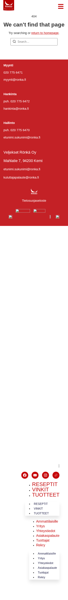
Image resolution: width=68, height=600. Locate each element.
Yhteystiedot (45, 531)
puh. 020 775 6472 (16, 101)
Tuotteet (45, 495)
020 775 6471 (13, 72)
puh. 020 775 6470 (16, 130)
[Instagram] (45, 475)
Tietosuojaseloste (34, 200)
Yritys (40, 526)
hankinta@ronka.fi (16, 108)
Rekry (40, 545)
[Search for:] (34, 41)
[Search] (14, 42)
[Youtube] (35, 475)
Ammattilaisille (47, 521)
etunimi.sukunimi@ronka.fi (21, 137)
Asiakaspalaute (47, 536)
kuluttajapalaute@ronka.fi (21, 177)
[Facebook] (24, 475)
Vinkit (40, 489)
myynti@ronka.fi (14, 79)
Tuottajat (43, 540)
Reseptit (45, 484)
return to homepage (45, 33)
